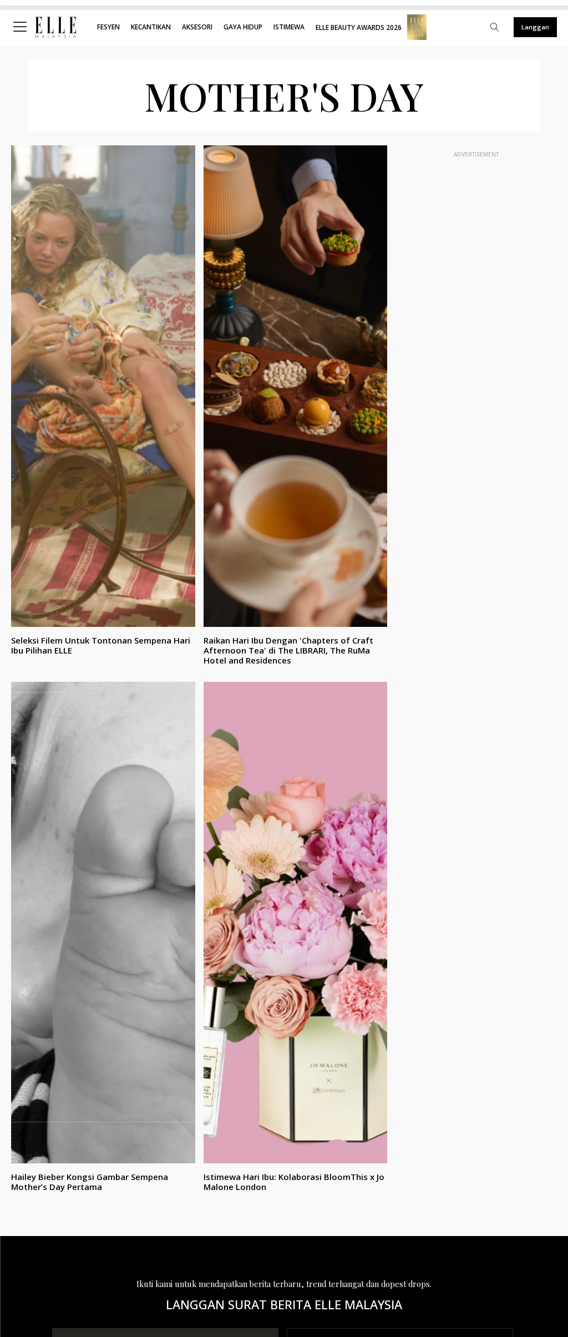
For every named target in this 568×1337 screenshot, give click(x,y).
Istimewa (289, 27)
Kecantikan (151, 27)
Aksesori (197, 27)
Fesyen (108, 27)
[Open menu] (22, 27)
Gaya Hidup (243, 27)
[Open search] (495, 27)
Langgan (535, 27)
